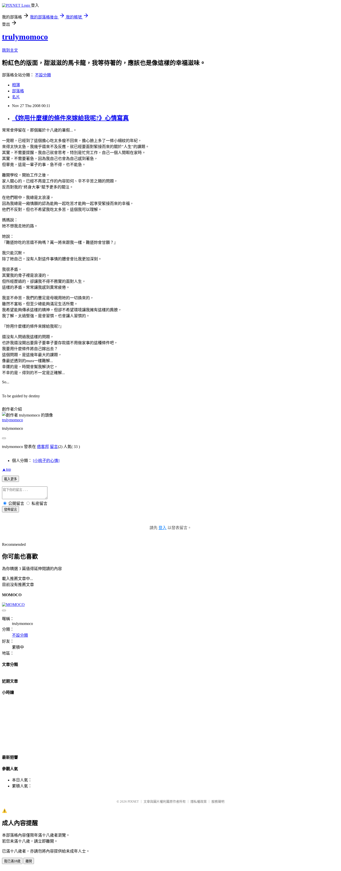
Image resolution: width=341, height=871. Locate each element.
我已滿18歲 (12, 861)
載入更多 (10, 479)
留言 (54, 446)
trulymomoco (25, 36)
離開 (28, 861)
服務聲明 (217, 801)
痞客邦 (43, 446)
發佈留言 (10, 509)
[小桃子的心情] (46, 460)
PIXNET (133, 801)
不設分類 (43, 75)
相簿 (16, 85)
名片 (16, 97)
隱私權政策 (198, 801)
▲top (6, 469)
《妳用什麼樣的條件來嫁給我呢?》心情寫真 (70, 118)
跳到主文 (10, 50)
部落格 (18, 91)
